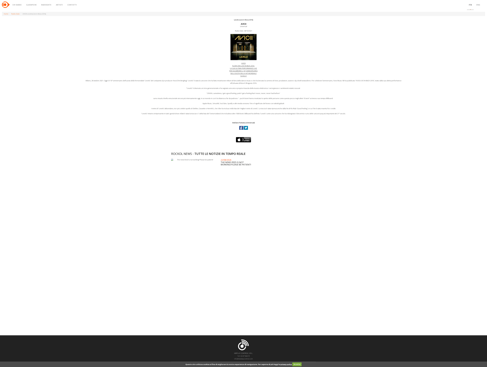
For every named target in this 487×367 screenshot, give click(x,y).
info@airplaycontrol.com (243, 359)
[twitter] (246, 130)
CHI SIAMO (17, 5)
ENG (478, 5)
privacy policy (286, 364)
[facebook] (241, 130)
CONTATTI (72, 5)
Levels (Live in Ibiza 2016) (243, 20)
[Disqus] (243, 232)
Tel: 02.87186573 (243, 356)
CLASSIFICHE (31, 5)
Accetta (297, 364)
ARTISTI (59, 5)
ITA (470, 5)
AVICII (243, 24)
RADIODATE (46, 5)
